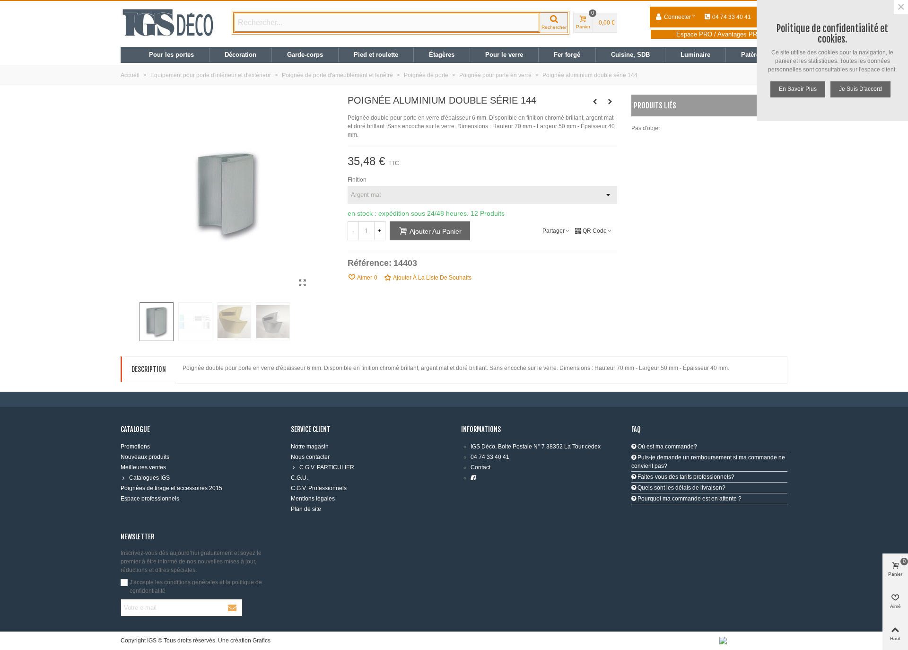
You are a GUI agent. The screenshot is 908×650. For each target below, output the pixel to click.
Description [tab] (148, 369)
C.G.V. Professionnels (319, 488)
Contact (480, 467)
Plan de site (306, 509)
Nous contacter (310, 457)
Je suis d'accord (860, 89)
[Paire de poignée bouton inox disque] (595, 102)
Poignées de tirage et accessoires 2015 (171, 488)
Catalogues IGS (149, 477)
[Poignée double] (303, 283)
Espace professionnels (150, 498)
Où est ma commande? (666, 446)
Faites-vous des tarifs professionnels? (685, 477)
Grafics (262, 640)
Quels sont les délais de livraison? (680, 487)
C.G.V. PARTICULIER (326, 467)
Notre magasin (310, 446)
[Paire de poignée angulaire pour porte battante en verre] (610, 102)
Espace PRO (694, 34)
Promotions (135, 446)
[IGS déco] (168, 22)
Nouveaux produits (145, 457)
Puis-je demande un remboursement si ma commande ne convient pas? (708, 461)
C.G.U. (299, 477)
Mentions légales (313, 498)
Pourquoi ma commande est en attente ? (689, 498)
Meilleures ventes (143, 467)
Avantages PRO (739, 34)
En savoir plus (798, 89)
